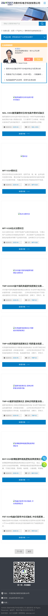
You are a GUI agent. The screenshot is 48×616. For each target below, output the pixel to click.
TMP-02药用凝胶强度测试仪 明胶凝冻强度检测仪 (24, 344)
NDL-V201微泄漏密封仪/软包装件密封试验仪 (23, 113)
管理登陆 (21, 613)
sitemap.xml (30, 613)
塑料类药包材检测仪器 (33, 31)
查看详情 (22, 134)
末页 (29, 551)
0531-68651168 (44, 458)
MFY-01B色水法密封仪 (13, 228)
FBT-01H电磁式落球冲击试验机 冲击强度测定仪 (24, 517)
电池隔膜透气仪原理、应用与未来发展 (21, 80)
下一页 (19, 551)
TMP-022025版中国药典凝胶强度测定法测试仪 (24, 286)
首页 (12, 31)
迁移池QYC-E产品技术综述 (16, 63)
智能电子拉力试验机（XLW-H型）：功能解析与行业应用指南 (25, 74)
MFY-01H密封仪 (9, 170)
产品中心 (19, 31)
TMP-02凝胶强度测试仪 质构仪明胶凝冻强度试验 (24, 401)
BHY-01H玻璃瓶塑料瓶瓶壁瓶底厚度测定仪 (22, 459)
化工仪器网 (13, 613)
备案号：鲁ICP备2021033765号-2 (22, 610)
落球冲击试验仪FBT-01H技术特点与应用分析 (23, 69)
